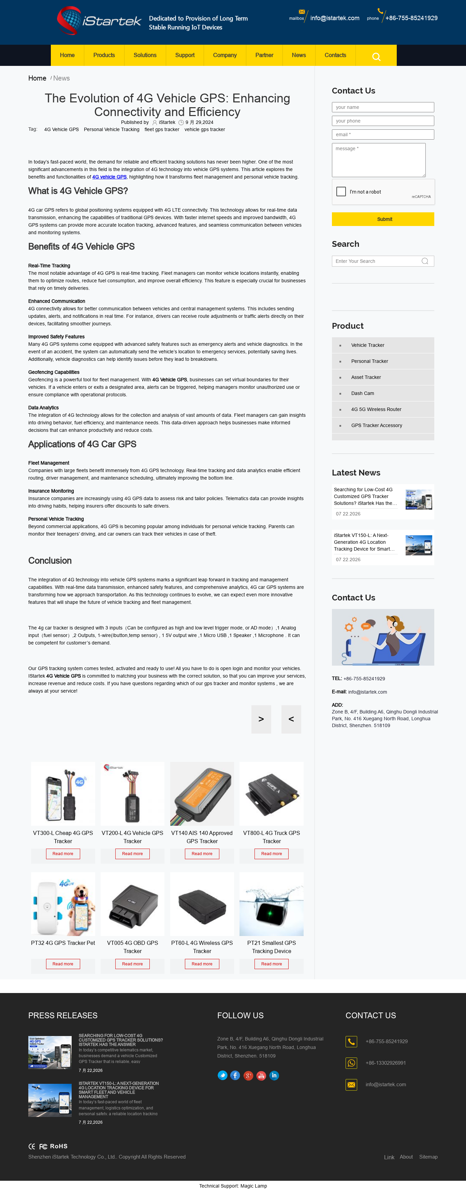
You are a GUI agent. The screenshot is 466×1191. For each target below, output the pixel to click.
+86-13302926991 (386, 1063)
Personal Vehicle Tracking (112, 129)
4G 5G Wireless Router (376, 409)
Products (104, 55)
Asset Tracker (366, 377)
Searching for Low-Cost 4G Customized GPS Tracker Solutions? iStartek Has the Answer (121, 1040)
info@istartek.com (335, 18)
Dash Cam (362, 393)
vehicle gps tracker (205, 129)
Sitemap (428, 1157)
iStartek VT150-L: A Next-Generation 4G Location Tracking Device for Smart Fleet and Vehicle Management (119, 1090)
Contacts (335, 55)
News (299, 55)
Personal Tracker (369, 361)
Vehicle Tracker (367, 345)
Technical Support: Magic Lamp (233, 1186)
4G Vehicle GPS (61, 129)
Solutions (145, 55)
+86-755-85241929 (411, 18)
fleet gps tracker (162, 129)
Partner (264, 55)
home (39, 78)
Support (184, 55)
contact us (353, 597)
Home (67, 55)
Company (225, 55)
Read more (63, 853)
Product (348, 326)
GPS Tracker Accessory (376, 425)
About (406, 1157)
